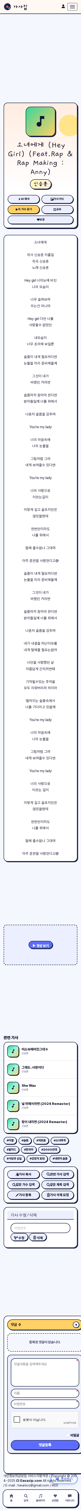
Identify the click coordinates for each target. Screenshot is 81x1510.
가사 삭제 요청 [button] (59, 1195)
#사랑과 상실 (14, 1158)
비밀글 (74, 1435)
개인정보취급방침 (15, 1476)
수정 (21, 1238)
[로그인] (63, 6)
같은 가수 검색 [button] (25, 1185)
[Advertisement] (40, 58)
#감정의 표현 (37, 1158)
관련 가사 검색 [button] (59, 1174)
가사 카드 (59, 199)
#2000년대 (49, 1149)
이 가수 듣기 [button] (25, 209)
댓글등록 (45, 1445)
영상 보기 (42, 946)
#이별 (10, 1140)
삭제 (39, 1238)
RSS (55, 1485)
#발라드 (11, 1149)
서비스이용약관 (38, 1476)
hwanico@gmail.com (33, 1485)
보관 (42, 219)
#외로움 (41, 1140)
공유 (58, 209)
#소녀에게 (59, 1140)
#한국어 (28, 1149)
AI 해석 (25, 199)
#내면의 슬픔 (60, 1158)
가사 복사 (25, 1174)
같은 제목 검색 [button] (59, 1185)
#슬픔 (25, 1140)
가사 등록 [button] (25, 1195)
